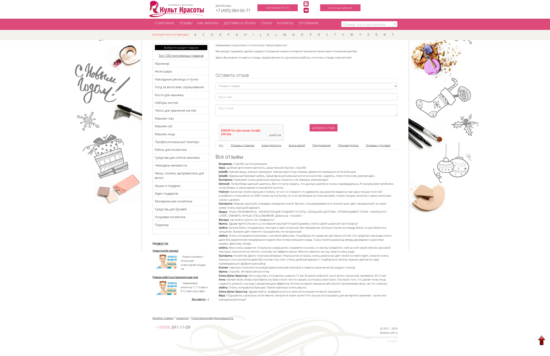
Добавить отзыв (323, 128)
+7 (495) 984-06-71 (233, 10)
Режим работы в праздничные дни (175, 277)
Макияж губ (163, 126)
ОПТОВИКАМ (308, 23)
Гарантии (182, 318)
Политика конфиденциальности (212, 318)
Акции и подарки (167, 185)
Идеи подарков (166, 193)
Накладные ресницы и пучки (176, 79)
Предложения (321, 145)
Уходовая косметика (170, 217)
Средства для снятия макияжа (177, 157)
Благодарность (271, 145)
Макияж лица (165, 134)
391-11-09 (173, 327)
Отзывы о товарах (242, 145)
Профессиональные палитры (177, 142)
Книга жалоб (297, 145)
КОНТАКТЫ (285, 23)
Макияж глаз (164, 118)
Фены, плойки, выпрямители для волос (179, 175)
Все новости (198, 299)
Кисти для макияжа (169, 95)
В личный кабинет (340, 8)
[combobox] (369, 24)
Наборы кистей (166, 102)
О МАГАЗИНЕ (164, 23)
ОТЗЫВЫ (185, 23)
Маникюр (162, 63)
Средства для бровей (171, 209)
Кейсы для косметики (171, 149)
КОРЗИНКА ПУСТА (277, 8)
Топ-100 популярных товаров (181, 55)
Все (221, 145)
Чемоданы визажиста (171, 165)
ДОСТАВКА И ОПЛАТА (240, 23)
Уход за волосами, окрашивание (179, 87)
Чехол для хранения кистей (175, 110)
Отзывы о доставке (378, 145)
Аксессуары (163, 71)
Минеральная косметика (173, 201)
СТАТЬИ (266, 23)
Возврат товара (163, 318)
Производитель (348, 145)
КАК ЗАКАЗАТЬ (208, 23)
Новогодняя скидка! (165, 251)
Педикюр (162, 225)
